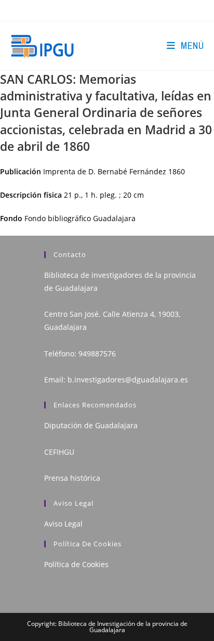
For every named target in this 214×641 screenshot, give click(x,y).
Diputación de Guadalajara (91, 425)
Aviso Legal (63, 524)
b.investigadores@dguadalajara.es (128, 379)
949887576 (97, 353)
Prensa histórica (72, 478)
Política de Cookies (76, 564)
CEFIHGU (59, 452)
